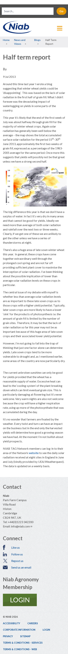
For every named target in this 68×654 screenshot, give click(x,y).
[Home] (34, 27)
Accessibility (11, 623)
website (34, 453)
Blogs (37, 39)
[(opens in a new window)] (34, 600)
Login (46, 629)
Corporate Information (19, 629)
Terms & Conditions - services (23, 642)
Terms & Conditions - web (20, 649)
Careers (32, 623)
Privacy (8, 636)
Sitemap (25, 636)
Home (6, 39)
